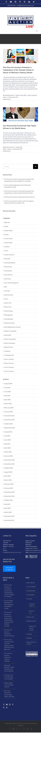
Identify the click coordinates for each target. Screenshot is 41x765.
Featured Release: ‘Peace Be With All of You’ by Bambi (9, 668)
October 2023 (8, 468)
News (30, 95)
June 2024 (7, 440)
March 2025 (8, 403)
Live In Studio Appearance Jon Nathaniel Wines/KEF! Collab (8, 604)
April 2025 (7, 399)
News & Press (31, 591)
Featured (7, 258)
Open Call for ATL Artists (32, 628)
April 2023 (7, 476)
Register (29, 638)
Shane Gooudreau (10, 339)
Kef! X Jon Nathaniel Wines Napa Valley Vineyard (9, 693)
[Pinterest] (13, 704)
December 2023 (9, 460)
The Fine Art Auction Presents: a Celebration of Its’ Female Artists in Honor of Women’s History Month (18, 69)
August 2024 (8, 432)
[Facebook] (4, 704)
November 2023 (9, 464)
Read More (6, 99)
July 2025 (7, 387)
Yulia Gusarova (9, 367)
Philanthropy (8, 311)
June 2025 (7, 391)
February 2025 (8, 407)
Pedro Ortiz (8, 303)
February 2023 (8, 484)
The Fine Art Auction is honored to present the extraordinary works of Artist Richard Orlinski (8, 619)
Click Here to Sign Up (9, 568)
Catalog (29, 634)
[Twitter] (4, 707)
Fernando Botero (9, 263)
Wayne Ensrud (9, 363)
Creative (7, 246)
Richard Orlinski (9, 323)
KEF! (5, 287)
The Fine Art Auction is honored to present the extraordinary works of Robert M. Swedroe (9, 590)
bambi (6, 234)
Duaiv (6, 250)
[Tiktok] (7, 707)
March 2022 (8, 512)
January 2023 (8, 488)
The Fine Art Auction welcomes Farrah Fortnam (19, 197)
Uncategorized (9, 355)
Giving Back (31, 595)
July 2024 (7, 436)
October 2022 (8, 500)
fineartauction (9, 95)
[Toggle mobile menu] (37, 31)
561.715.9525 (34, 548)
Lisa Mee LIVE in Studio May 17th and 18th (8, 677)
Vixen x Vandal (9, 359)
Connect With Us (32, 605)
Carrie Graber (8, 238)
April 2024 (7, 448)
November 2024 (9, 419)
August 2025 (8, 383)
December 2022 (9, 492)
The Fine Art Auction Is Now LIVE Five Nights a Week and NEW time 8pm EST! (9, 644)
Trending (7, 351)
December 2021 (9, 516)
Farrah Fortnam (9, 254)
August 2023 (8, 472)
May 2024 (7, 444)
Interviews (7, 279)
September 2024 (9, 428)
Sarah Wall (7, 335)
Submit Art (31, 612)
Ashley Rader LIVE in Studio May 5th (8, 685)
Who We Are (31, 583)
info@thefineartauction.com (25, 5)
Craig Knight (8, 242)
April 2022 (7, 508)
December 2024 (9, 416)
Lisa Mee (7, 291)
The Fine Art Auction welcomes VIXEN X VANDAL (8, 657)
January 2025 (8, 411)
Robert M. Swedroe (10, 331)
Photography (8, 315)
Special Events (31, 621)
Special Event (8, 347)
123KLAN (7, 222)
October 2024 (8, 424)
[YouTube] (7, 704)
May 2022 (7, 504)
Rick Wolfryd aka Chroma (12, 327)
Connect (29, 599)
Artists (6, 226)
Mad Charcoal (8, 295)
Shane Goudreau (9, 343)
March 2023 (8, 480)
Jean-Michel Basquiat (11, 283)
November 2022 (9, 496)
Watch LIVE (30, 617)
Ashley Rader (8, 230)
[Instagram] (10, 704)
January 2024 (8, 456)
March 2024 (8, 452)
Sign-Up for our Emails (32, 643)
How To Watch (31, 586)
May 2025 (7, 395)
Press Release (8, 319)
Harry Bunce (8, 275)
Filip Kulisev (8, 266)
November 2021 (9, 520)
